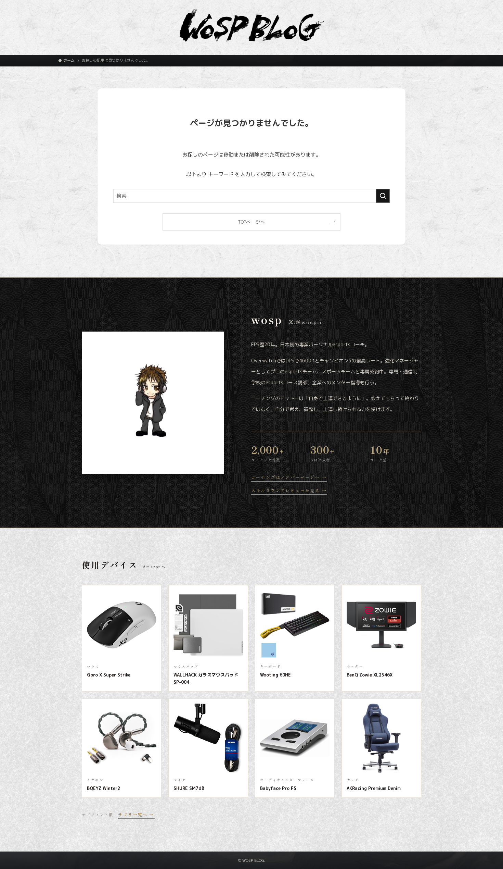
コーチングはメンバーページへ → (289, 477)
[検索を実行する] (383, 196)
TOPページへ (251, 222)
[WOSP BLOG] (251, 25)
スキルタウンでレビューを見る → (289, 490)
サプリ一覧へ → (136, 814)
